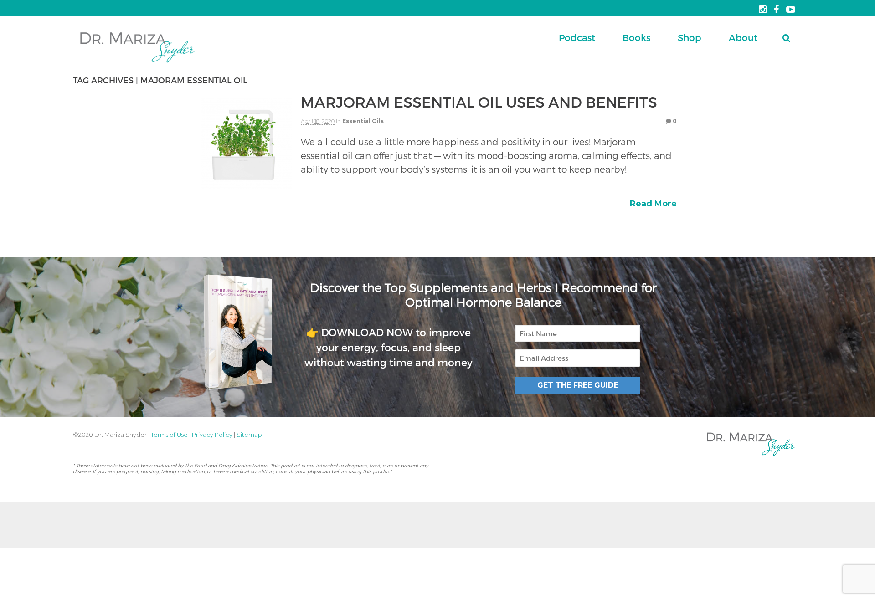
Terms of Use (169, 434)
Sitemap (249, 434)
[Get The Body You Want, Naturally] (137, 63)
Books (636, 37)
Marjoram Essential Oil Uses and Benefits (479, 101)
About (743, 37)
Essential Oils (363, 121)
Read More (653, 204)
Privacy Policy (212, 434)
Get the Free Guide (577, 385)
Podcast (577, 37)
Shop (689, 37)
